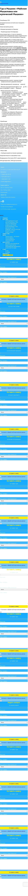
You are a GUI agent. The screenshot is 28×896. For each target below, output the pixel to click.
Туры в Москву (9, 241)
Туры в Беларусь (10, 239)
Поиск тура (6, 233)
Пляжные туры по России (12, 229)
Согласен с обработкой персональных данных (13, 299)
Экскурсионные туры (11, 222)
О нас (7, 251)
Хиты (4, 235)
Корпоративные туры (11, 226)
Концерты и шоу (10, 231)
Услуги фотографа (10, 248)
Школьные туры (10, 228)
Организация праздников (12, 246)
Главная (5, 218)
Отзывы (7, 252)
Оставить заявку (8, 255)
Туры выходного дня (11, 221)
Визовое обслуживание (12, 243)
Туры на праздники (10, 223)
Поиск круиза (9, 232)
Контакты (6, 253)
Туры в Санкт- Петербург (12, 236)
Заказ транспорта (10, 245)
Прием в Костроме (10, 225)
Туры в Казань (9, 238)
